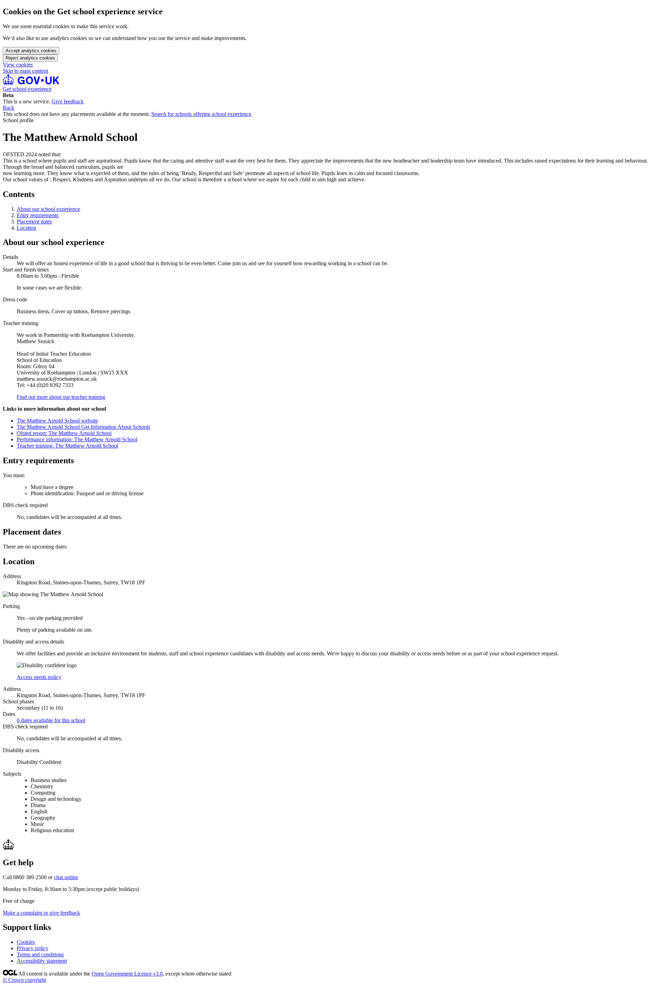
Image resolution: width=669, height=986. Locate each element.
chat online (66, 877)
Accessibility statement (42, 961)
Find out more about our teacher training (61, 397)
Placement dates (34, 221)
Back (8, 108)
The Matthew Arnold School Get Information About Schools (83, 427)
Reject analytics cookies (30, 58)
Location (26, 228)
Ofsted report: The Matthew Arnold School (64, 433)
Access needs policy (39, 677)
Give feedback (68, 101)
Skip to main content (25, 71)
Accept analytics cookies (31, 50)
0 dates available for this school (51, 720)
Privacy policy (32, 948)
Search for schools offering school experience (201, 114)
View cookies (18, 65)
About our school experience (48, 209)
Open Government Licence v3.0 (127, 974)
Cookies (26, 942)
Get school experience (27, 89)
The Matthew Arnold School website (57, 421)
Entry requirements (38, 215)
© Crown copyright (24, 980)
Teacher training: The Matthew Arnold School (67, 446)
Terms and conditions (40, 954)
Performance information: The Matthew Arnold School (77, 439)
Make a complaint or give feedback (41, 913)
